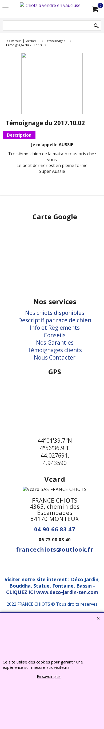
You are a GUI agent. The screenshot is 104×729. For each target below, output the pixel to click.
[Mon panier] (95, 9)
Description (19, 135)
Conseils (55, 335)
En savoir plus (49, 676)
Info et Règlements (55, 327)
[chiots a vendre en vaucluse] (51, 9)
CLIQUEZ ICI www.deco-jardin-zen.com (52, 592)
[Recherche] (96, 26)
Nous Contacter (54, 357)
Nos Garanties (55, 342)
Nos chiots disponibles (54, 312)
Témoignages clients (54, 350)
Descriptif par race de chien (54, 320)
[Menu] (5, 9)
